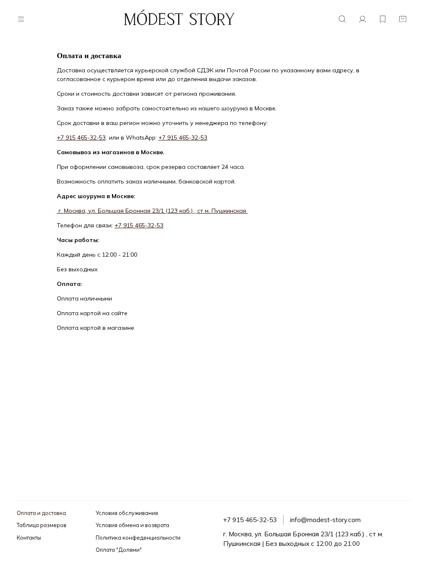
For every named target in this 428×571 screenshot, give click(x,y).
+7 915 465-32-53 (81, 137)
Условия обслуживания (127, 513)
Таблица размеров (41, 525)
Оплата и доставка (41, 513)
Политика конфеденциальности (138, 537)
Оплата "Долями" (119, 549)
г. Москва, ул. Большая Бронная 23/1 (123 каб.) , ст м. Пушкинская (152, 210)
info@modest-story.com (325, 520)
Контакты (29, 537)
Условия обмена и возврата (132, 525)
